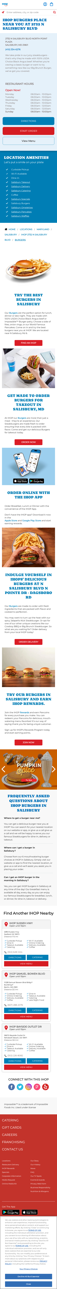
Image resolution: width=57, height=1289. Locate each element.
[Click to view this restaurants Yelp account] (45, 1086)
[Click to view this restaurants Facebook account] (11, 1086)
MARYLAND (43, 229)
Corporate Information (11, 1176)
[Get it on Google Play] (36, 480)
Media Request (8, 1180)
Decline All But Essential (28, 1276)
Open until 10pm (17, 926)
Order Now (28, 442)
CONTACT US (12, 1149)
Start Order (28, 130)
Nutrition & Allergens (39, 1191)
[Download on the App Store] (20, 480)
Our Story (34, 1161)
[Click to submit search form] (53, 12)
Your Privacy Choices (28, 1269)
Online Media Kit (9, 1184)
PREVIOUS (3, 769)
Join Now (28, 742)
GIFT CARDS (11, 1127)
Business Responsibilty (40, 1187)
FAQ (32, 1172)
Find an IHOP (28, 343)
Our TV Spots (35, 1176)
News (32, 1168)
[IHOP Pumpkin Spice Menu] (28, 769)
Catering (37, 957)
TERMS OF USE (34, 1230)
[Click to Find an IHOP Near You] (3, 12)
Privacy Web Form (38, 1184)
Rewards (24, 712)
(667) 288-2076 (15, 1005)
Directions (28, 121)
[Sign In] (45, 4)
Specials (5, 1172)
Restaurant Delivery (10, 1164)
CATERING (10, 1120)
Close (28, 1284)
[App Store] (30, 1212)
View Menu (28, 141)
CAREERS (9, 1135)
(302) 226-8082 (15, 1055)
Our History (35, 1164)
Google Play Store (31, 520)
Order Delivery (28, 642)
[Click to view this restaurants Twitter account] (20, 1086)
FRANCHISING (13, 1142)
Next (53, 769)
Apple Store (11, 520)
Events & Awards (37, 1180)
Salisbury (11, 234)
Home (12, 229)
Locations (26, 229)
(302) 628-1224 (14, 952)
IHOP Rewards (8, 1168)
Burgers (20, 240)
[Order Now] (51, 4)
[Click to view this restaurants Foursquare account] (37, 1086)
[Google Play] (11, 1212)
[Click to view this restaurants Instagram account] (28, 1086)
